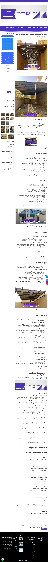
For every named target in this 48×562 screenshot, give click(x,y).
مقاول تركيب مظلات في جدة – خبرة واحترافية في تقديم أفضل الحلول (38, 477)
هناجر (34, 555)
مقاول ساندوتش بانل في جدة (15, 538)
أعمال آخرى (17, 27)
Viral (24, 560)
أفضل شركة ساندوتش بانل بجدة (9, 104)
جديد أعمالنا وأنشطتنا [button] (7, 61)
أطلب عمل (7, 27)
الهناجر (34, 27)
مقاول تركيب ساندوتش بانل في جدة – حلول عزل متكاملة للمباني (23, 505)
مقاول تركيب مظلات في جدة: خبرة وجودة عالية (41, 497)
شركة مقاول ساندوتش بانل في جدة (15, 543)
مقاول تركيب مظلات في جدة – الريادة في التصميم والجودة (40, 488)
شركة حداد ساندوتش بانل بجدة (7, 549)
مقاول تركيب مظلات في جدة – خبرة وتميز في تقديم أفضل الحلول (39, 490)
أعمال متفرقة (33, 537)
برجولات (33, 545)
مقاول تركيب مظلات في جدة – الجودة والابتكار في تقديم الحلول (39, 466)
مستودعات (33, 552)
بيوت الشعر (30, 27)
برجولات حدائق (33, 547)
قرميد (34, 551)
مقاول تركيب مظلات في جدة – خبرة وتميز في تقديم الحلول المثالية (39, 470)
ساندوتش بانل (29, 537)
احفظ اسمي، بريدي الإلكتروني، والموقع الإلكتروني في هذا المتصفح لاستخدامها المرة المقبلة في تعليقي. (34, 527)
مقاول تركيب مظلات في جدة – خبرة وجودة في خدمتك (40, 481)
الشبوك (22, 27)
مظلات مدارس (30, 542)
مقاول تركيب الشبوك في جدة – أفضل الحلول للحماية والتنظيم (38, 505)
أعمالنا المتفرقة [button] (7, 59)
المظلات (41, 27)
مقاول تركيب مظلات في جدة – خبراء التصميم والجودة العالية (39, 461)
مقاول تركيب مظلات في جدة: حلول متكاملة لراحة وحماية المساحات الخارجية (38, 459)
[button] (2, 559)
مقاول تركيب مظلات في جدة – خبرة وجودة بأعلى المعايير (40, 479)
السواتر (38, 27)
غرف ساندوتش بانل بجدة (8, 548)
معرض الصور (12, 27)
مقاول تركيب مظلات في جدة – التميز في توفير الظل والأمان (39, 486)
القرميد (26, 27)
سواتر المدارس (30, 539)
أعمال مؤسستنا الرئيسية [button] (7, 36)
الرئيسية (45, 27)
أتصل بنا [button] (7, 63)
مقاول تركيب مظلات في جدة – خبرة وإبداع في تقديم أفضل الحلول (39, 468)
